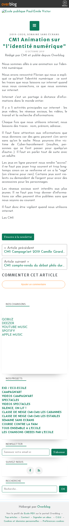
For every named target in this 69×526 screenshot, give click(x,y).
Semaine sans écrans (43, 34)
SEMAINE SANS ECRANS (18, 420)
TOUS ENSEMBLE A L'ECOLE (21, 428)
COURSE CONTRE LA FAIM (20, 424)
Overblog (43, 506)
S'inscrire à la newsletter (18, 237)
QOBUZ (7, 319)
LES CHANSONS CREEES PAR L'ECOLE (27, 432)
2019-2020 (17, 34)
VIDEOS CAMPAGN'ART (17, 396)
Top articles (11, 517)
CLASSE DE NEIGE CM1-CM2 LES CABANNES (32, 412)
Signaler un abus (42, 517)
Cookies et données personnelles (21, 521)
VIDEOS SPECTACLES (16, 404)
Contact (25, 517)
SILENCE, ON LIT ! (14, 408)
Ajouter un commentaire (33, 284)
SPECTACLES (10, 400)
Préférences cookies (53, 521)
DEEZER (8, 323)
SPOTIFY (8, 331)
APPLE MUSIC (12, 334)
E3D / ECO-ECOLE (14, 388)
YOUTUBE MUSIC (15, 327)
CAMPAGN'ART (12, 392)
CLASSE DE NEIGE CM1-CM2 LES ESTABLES (31, 416)
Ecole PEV (29, 513)
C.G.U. (59, 517)
